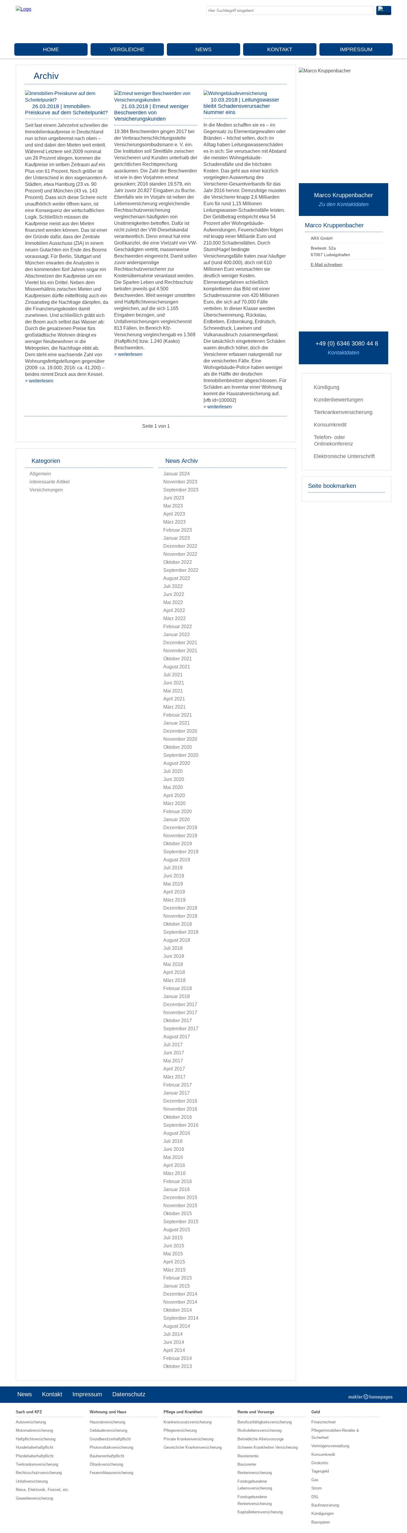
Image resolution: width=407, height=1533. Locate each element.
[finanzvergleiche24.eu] (23, 9)
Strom (316, 1488)
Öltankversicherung (106, 1464)
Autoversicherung (31, 1422)
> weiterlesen (39, 380)
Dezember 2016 (180, 1101)
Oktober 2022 (177, 562)
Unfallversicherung (32, 1481)
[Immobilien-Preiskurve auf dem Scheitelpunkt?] (66, 99)
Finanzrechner (323, 1422)
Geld (315, 1412)
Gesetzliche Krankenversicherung (193, 1447)
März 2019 (174, 899)
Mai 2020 (173, 787)
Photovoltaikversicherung (111, 1447)
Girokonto (319, 1463)
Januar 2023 (176, 538)
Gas (315, 1480)
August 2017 (176, 1036)
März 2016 (174, 1173)
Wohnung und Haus (108, 1412)
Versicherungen (46, 489)
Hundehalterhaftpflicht (34, 1447)
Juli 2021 (173, 674)
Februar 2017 (177, 1084)
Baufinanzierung (325, 1505)
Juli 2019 (173, 867)
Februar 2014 (177, 1358)
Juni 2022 (173, 594)
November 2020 (180, 739)
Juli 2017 (173, 1044)
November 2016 (180, 1109)
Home (51, 49)
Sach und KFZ (29, 1412)
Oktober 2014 (177, 1310)
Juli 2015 (173, 1237)
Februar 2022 (177, 626)
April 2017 (174, 1068)
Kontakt (279, 49)
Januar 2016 (176, 1189)
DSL (315, 1497)
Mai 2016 (173, 1157)
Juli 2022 (173, 586)
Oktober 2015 (177, 1213)
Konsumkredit (330, 425)
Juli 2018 (173, 948)
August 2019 (176, 859)
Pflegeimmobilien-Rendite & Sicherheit (335, 1433)
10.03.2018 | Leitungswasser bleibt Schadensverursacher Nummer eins (241, 106)
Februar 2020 (177, 811)
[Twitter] (362, 29)
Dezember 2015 (180, 1197)
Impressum (356, 49)
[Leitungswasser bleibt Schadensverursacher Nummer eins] (235, 93)
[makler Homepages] (370, 1396)
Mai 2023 (173, 505)
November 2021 (180, 650)
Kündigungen (322, 1513)
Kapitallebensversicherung (260, 1512)
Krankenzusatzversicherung (188, 1422)
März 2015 (174, 1269)
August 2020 (176, 763)
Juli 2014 (173, 1334)
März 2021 (174, 706)
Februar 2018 (177, 988)
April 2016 (174, 1165)
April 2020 (174, 795)
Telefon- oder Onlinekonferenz (333, 440)
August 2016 (176, 1133)
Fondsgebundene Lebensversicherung (254, 1484)
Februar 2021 (177, 715)
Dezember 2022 (180, 546)
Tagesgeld (320, 1471)
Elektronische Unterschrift (344, 456)
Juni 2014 (173, 1342)
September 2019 (180, 851)
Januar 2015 (176, 1285)
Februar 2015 (177, 1277)
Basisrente (246, 1464)
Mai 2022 (173, 602)
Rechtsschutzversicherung (39, 1472)
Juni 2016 (173, 1149)
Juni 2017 (173, 1052)
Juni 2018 (173, 956)
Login (334, 1395)
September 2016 (180, 1125)
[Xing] (374, 29)
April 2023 (174, 513)
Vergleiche (127, 49)
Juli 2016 (173, 1141)
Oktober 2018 (177, 924)
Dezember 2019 (180, 827)
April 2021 (174, 698)
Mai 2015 (173, 1253)
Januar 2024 (176, 473)
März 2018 (174, 980)
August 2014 (176, 1326)
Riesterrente (247, 1456)
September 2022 (180, 570)
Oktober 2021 (177, 658)
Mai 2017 (173, 1060)
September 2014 (180, 1318)
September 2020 (180, 755)
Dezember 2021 (180, 642)
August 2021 (176, 666)
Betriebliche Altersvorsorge (260, 1439)
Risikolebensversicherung (259, 1430)
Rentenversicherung (254, 1472)
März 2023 (174, 522)
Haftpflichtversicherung (35, 1439)
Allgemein (40, 473)
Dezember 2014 (180, 1294)
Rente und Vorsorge (255, 1412)
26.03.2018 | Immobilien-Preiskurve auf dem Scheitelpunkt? (66, 109)
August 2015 (176, 1229)
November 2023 (180, 481)
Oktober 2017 (177, 1020)
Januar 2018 (176, 996)
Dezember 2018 (180, 908)
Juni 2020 (173, 779)
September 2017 (180, 1028)
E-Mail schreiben (326, 264)
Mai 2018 (173, 964)
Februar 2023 (177, 530)
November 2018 (180, 916)
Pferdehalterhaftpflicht (35, 1456)
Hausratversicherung (107, 1422)
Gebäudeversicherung (108, 1430)
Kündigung (326, 387)
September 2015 (180, 1221)
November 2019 (180, 835)
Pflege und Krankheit (183, 1412)
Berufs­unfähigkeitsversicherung (264, 1422)
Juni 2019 (173, 875)
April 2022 (174, 610)
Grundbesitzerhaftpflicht (110, 1439)
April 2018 (174, 972)
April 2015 (174, 1261)
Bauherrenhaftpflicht (107, 1456)
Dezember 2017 (180, 1004)
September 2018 (180, 932)
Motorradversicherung (34, 1430)
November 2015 (180, 1205)
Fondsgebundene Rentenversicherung (254, 1500)
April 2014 (174, 1350)
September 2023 (180, 489)
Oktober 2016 (177, 1117)
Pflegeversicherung (180, 1430)
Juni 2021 (173, 682)
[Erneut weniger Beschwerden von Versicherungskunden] (155, 99)
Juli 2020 (173, 771)
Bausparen (320, 1522)
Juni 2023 (173, 497)
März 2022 (174, 618)
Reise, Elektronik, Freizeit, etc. (42, 1489)
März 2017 (174, 1076)
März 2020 (174, 803)
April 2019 (174, 891)
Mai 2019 (173, 883)
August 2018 (176, 940)
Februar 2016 (177, 1181)
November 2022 (180, 554)
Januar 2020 (176, 819)
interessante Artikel (49, 481)
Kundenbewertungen (338, 400)
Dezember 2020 (180, 731)
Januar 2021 (176, 723)
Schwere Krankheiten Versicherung (267, 1447)
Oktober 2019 (177, 843)
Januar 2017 (176, 1092)
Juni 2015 (173, 1245)
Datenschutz (128, 1394)
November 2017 (180, 1012)
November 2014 (180, 1302)
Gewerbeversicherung (34, 1498)
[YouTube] (386, 29)
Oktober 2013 (177, 1366)
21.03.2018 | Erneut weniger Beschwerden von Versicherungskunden (151, 112)
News (203, 49)
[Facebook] (339, 29)
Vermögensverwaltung (330, 1446)
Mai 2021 (173, 690)
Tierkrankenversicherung (343, 412)
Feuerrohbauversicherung (111, 1472)
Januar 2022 (176, 634)
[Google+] (351, 29)
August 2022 (176, 578)
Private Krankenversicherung (188, 1439)
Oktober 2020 (177, 747)
